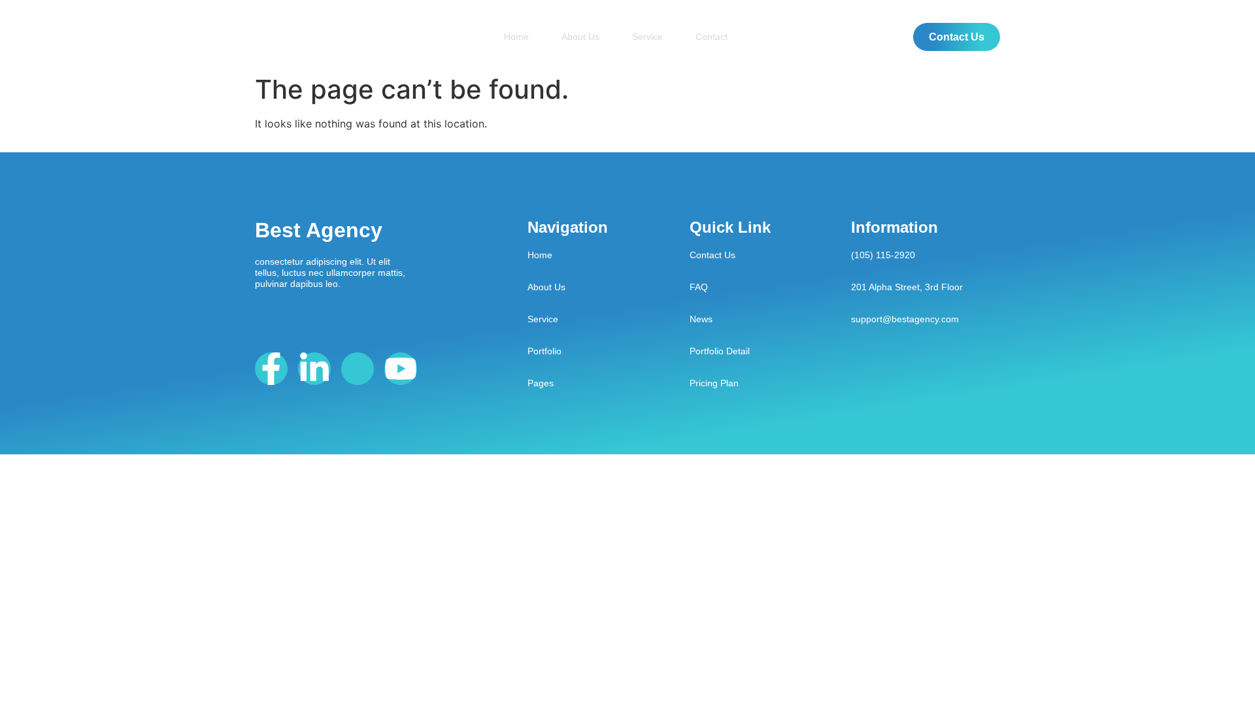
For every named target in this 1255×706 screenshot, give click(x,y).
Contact (711, 36)
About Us (580, 36)
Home (516, 36)
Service (647, 36)
